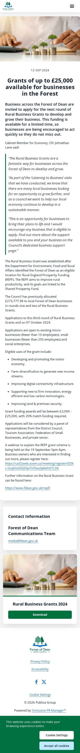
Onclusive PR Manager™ (49, 710)
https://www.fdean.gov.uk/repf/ (27, 488)
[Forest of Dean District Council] (40, 644)
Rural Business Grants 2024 (40, 604)
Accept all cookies (56, 746)
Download (40, 615)
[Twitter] (44, 682)
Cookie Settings (40, 695)
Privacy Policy (40, 661)
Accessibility (40, 669)
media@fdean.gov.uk (23, 541)
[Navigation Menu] (72, 6)
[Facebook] (36, 682)
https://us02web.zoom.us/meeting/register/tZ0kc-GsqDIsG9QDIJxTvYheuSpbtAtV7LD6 (39, 465)
